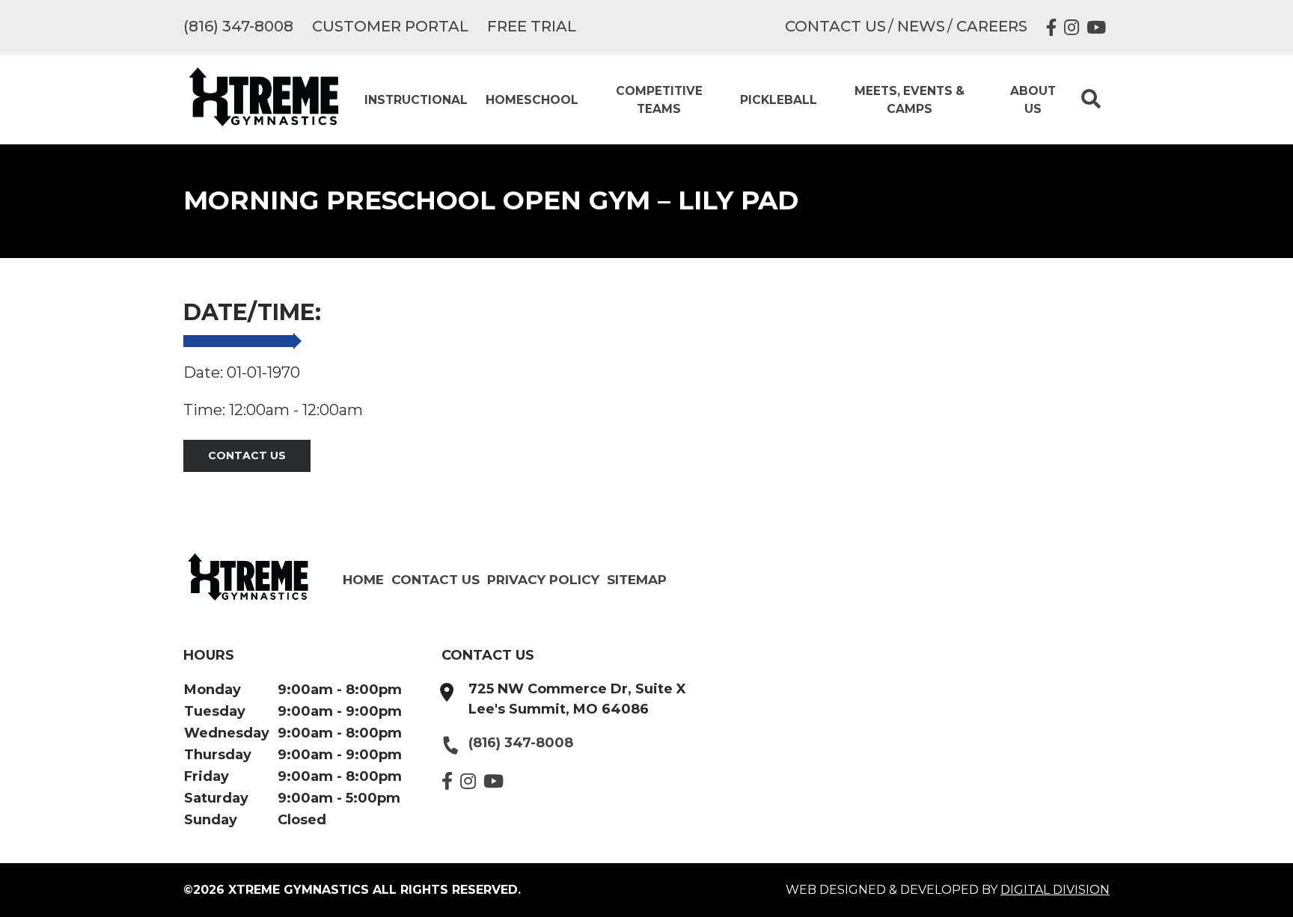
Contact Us (835, 26)
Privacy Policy (543, 579)
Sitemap (637, 579)
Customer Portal (390, 26)
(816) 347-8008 (238, 26)
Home (363, 579)
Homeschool (532, 100)
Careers (991, 26)
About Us (1033, 99)
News (921, 26)
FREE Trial (531, 26)
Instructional (416, 100)
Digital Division (1055, 890)
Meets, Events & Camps (910, 99)
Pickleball (778, 100)
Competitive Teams (659, 99)
